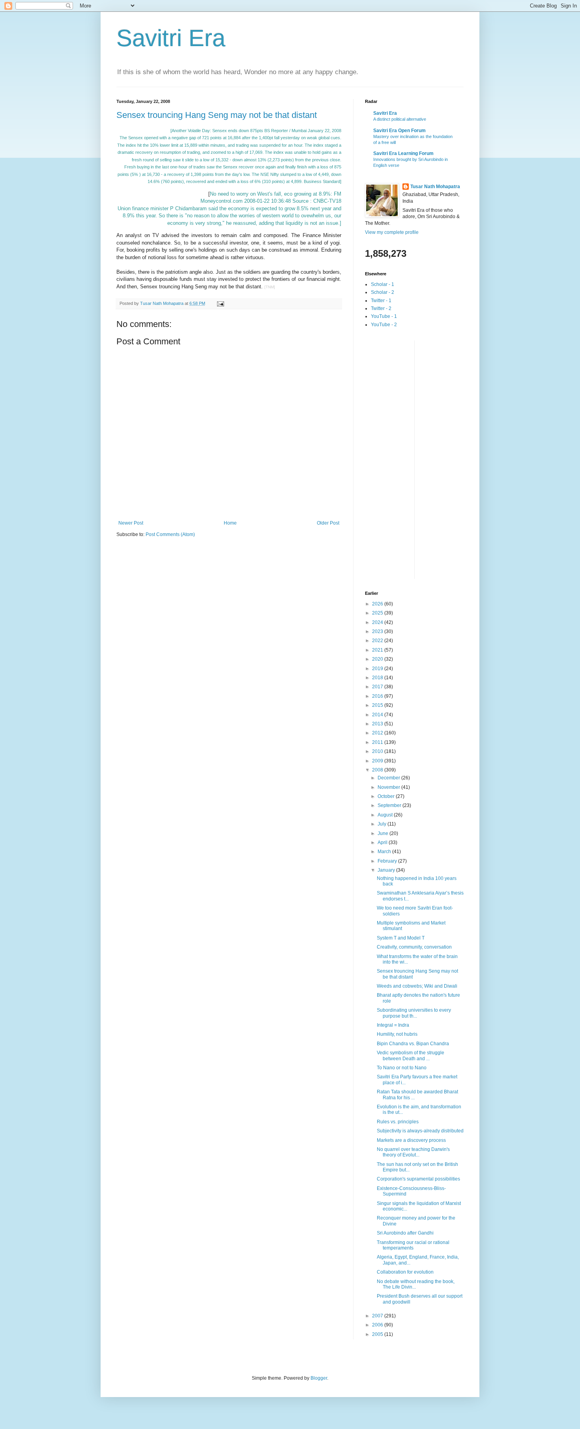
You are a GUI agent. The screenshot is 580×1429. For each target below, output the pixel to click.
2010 (378, 751)
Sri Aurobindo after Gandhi (405, 1233)
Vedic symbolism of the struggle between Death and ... (410, 1055)
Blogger (319, 1378)
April (383, 842)
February (388, 861)
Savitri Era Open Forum (399, 130)
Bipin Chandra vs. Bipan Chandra (413, 1043)
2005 (378, 1334)
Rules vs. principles (398, 1122)
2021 (378, 650)
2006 (378, 1325)
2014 (378, 714)
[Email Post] (220, 303)
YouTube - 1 (384, 316)
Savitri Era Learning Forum (403, 153)
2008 (378, 770)
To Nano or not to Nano (402, 1067)
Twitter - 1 (381, 300)
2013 (378, 724)
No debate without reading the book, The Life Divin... (416, 1284)
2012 (378, 733)
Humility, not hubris (397, 1034)
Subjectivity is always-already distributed (420, 1131)
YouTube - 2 (384, 324)
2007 (378, 1316)
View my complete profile (392, 232)
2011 (378, 742)
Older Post (328, 523)
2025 (378, 613)
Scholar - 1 (382, 284)
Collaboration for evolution (405, 1272)
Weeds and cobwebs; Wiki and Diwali (417, 986)
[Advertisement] (396, 458)
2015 (378, 705)
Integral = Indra (393, 1025)
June (383, 833)
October (387, 796)
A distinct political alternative (399, 119)
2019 (378, 668)
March (385, 851)
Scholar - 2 (382, 292)
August (386, 815)
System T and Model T (401, 938)
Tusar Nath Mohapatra (435, 186)
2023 (378, 631)
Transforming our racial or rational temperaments (413, 1245)
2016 (378, 696)
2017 (378, 686)
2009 (378, 761)
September (390, 805)
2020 (378, 659)
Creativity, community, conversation (414, 947)
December (389, 778)
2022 (378, 640)
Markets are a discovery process (411, 1140)
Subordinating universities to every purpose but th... (414, 1012)
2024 (378, 622)
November (389, 787)
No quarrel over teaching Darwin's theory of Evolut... (413, 1152)
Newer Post (130, 523)
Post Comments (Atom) (170, 534)
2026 (378, 604)
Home (230, 523)
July (382, 824)
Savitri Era (170, 38)
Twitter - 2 (381, 308)
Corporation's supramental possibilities (418, 1179)
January (387, 870)
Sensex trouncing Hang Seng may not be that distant (216, 115)
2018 (378, 677)
